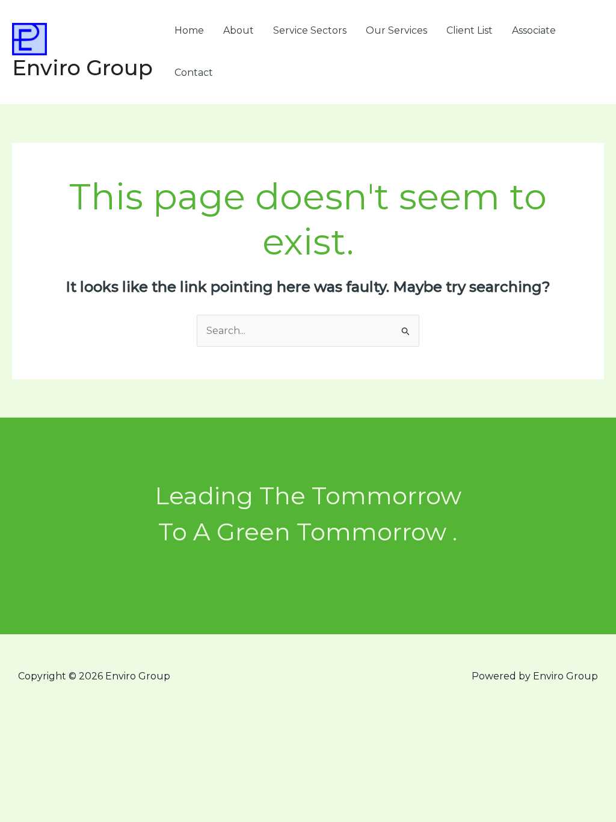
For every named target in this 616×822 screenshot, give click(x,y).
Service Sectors (309, 30)
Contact (193, 72)
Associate (534, 30)
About (238, 30)
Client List (469, 30)
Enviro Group (82, 68)
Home (189, 30)
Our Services (396, 30)
